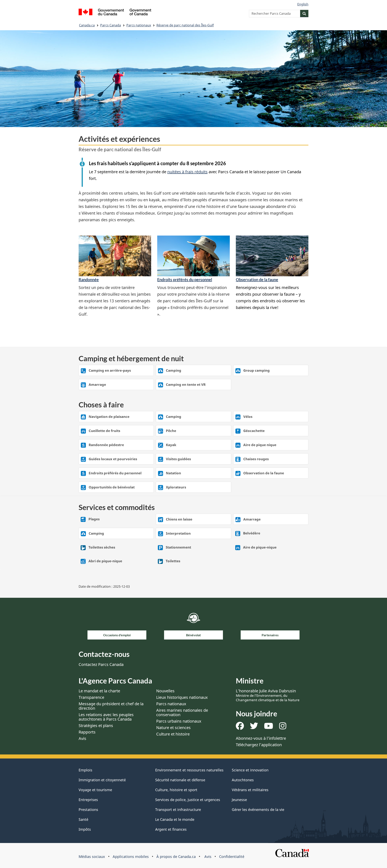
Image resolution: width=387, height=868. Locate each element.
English (302, 4)
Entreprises (88, 799)
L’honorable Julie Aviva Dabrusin (268, 695)
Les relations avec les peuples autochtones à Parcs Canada (106, 717)
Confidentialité (231, 856)
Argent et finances (171, 829)
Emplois (85, 770)
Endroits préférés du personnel (184, 279)
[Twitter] (254, 727)
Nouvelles (165, 691)
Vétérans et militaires (250, 789)
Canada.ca (87, 25)
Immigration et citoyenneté (102, 779)
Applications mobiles (131, 856)
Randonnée (89, 279)
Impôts (85, 829)
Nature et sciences (173, 727)
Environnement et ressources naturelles (189, 770)
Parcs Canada (110, 25)
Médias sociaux (92, 856)
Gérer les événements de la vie (258, 809)
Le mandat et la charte (99, 691)
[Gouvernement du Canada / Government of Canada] (115, 13)
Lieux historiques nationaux (182, 697)
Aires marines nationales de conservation (182, 712)
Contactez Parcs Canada (101, 664)
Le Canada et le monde (174, 819)
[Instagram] (282, 727)
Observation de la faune (257, 279)
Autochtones (243, 779)
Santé (83, 819)
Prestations (88, 809)
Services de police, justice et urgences (187, 799)
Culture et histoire (173, 734)
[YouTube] (268, 727)
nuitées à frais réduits (187, 171)
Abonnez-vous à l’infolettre (261, 738)
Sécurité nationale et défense (180, 779)
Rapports (87, 732)
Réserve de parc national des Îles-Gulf (185, 25)
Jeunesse (239, 799)
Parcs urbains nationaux (178, 721)
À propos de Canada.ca (176, 856)
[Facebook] (240, 727)
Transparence (91, 697)
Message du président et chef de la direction (111, 706)
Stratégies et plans (96, 725)
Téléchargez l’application (259, 744)
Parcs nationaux (138, 25)
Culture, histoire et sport (176, 789)
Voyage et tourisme (95, 789)
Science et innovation (250, 770)
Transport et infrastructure (178, 809)
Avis (82, 738)
